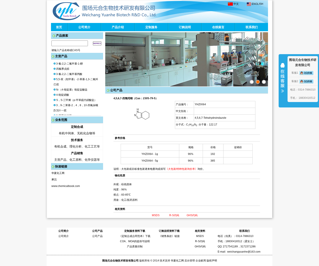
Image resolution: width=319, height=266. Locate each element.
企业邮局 (201, 260)
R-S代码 (174, 215)
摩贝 (54, 179)
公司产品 (97, 236)
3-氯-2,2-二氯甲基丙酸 (69, 71)
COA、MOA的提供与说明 (135, 241)
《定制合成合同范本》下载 (134, 236)
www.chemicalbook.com (65, 186)
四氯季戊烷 (62, 66)
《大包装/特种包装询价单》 (181, 168)
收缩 (282, 80)
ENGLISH (257, 3)
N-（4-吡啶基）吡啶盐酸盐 (71, 87)
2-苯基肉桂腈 (64, 113)
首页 (59, 27)
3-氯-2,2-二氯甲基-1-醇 (69, 61)
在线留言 (218, 27)
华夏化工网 (57, 173)
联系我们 (252, 27)
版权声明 (212, 260)
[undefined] (264, 82)
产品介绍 (118, 27)
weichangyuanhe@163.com (243, 251)
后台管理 (189, 260)
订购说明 (185, 27)
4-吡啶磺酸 (62, 92)
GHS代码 (192, 215)
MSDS (156, 215)
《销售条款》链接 (169, 236)
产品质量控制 (135, 246)
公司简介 (84, 27)
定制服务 (151, 27)
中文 (236, 3)
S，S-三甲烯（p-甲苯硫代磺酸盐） (76, 97)
